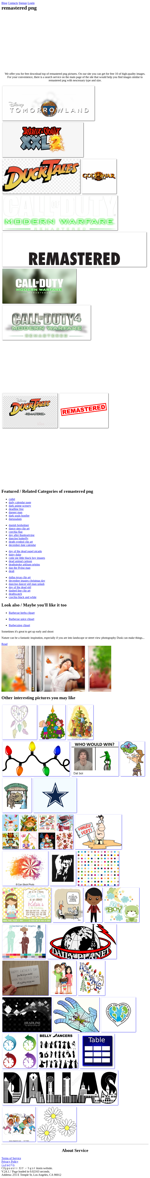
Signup (23, 3)
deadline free (16, 509)
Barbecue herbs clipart (22, 612)
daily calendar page (20, 502)
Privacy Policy (9, 1161)
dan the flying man (19, 567)
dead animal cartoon (20, 561)
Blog (4, 3)
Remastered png (11, 115)
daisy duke (15, 554)
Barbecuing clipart (19, 625)
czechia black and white (22, 597)
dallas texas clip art (20, 577)
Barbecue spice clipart (21, 619)
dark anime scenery (20, 505)
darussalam (15, 518)
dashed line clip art (19, 590)
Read (4, 644)
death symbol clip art (21, 541)
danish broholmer (19, 525)
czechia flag (15, 531)
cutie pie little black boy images (27, 557)
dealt (11, 571)
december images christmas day (27, 580)
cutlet (12, 499)
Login (31, 3)
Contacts (13, 3)
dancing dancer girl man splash (26, 584)
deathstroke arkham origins (24, 564)
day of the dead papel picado (25, 551)
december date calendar (22, 545)
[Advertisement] (75, 41)
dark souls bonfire (19, 515)
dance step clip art (19, 528)
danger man (15, 512)
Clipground (18, 1166)
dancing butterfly (18, 538)
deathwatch (15, 593)
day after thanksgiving (21, 535)
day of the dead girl (20, 587)
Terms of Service (11, 1158)
